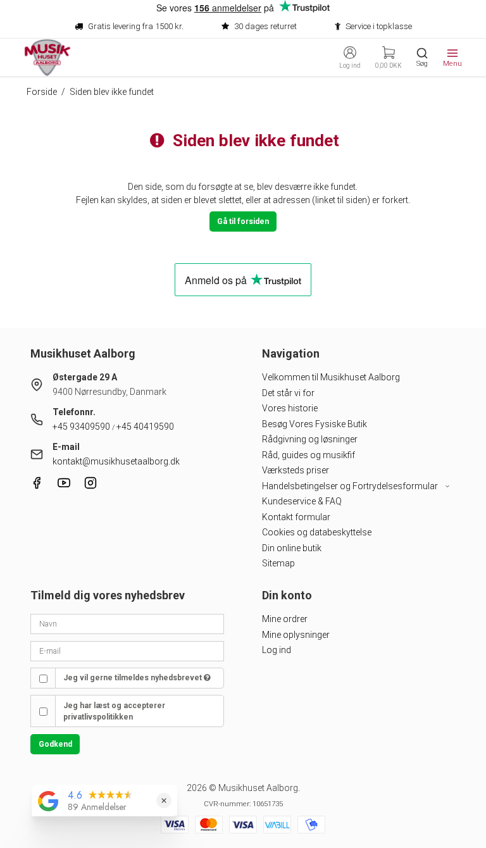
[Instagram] (90, 486)
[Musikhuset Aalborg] (47, 58)
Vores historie (290, 408)
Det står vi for (288, 393)
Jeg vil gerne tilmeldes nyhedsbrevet (133, 677)
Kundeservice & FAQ (302, 501)
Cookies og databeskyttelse (316, 532)
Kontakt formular (296, 517)
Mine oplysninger (296, 635)
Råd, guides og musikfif (308, 455)
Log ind (276, 650)
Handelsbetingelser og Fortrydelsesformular (351, 486)
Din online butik (291, 548)
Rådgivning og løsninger (310, 439)
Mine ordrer (285, 619)
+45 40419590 (145, 426)
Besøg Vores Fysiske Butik (314, 424)
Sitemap (278, 563)
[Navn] (127, 623)
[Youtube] (64, 486)
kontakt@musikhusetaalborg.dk (116, 461)
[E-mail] (127, 650)
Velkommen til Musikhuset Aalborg (331, 377)
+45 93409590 (81, 426)
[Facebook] (36, 486)
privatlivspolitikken (98, 717)
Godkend (55, 744)
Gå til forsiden (243, 221)
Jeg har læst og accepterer (114, 711)
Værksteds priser (295, 470)
